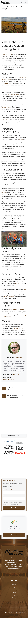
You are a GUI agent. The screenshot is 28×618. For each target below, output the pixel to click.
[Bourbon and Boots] (5, 2)
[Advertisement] (14, 423)
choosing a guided (18, 328)
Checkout (14, 590)
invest (21, 139)
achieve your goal (6, 107)
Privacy (14, 598)
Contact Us (14, 535)
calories (3, 192)
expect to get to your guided (16, 309)
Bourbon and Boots (16, 558)
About (14, 592)
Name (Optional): (7, 489)
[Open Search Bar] (21, 2)
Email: (5, 496)
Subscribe (14, 508)
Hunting (6, 379)
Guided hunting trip (6, 54)
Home (3, 7)
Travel (12, 379)
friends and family (9, 296)
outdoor (17, 283)
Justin (18, 357)
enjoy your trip (5, 119)
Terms (14, 595)
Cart (14, 587)
